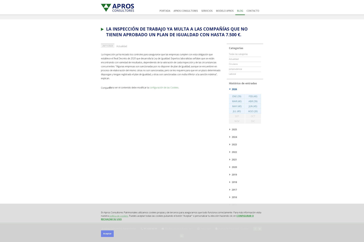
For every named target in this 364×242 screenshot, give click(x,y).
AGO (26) (253, 111)
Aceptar (107, 233)
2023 (234, 144)
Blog (240, 10)
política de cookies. (118, 215)
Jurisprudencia (235, 69)
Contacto (253, 10)
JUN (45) (253, 106)
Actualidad (121, 46)
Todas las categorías (238, 54)
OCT (253, 116)
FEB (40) (253, 96)
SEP (237, 116)
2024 (234, 137)
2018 (234, 182)
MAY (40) (237, 106)
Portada (165, 10)
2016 (234, 197)
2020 (234, 167)
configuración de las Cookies (163, 87)
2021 (234, 159)
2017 (234, 189)
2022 (234, 152)
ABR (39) (253, 101)
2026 (234, 89)
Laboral (232, 74)
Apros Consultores (186, 10)
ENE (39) (236, 96)
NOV (236, 121)
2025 (234, 129)
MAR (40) (237, 101)
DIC (253, 121)
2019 (234, 174)
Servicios (207, 10)
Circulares (233, 64)
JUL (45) (237, 111)
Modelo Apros (225, 10)
